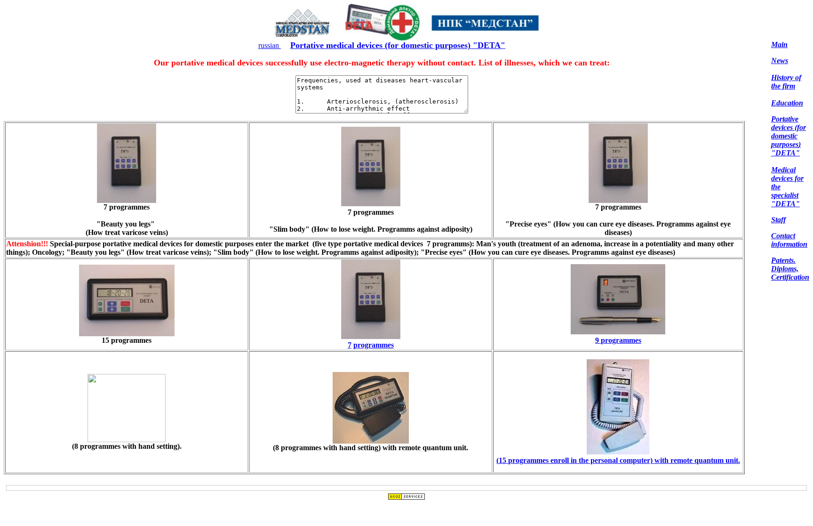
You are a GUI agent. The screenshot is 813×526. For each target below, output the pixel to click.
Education (787, 103)
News (779, 61)
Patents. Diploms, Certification (790, 268)
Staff (778, 220)
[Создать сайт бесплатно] (406, 498)
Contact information (789, 240)
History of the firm (786, 81)
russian (269, 45)
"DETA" (785, 204)
